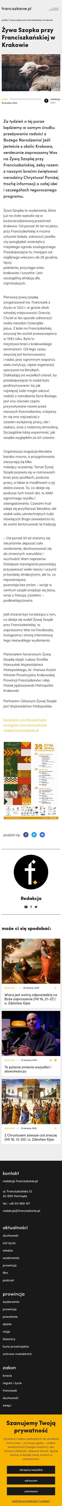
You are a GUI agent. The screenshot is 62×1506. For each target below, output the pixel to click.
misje (6, 1331)
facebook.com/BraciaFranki (24, 720)
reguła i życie (12, 1383)
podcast (8, 1280)
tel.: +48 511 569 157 (16, 1203)
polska (5, 20)
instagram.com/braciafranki (25, 725)
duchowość (9, 988)
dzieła (7, 1324)
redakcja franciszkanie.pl (20, 1181)
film (5, 1273)
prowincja (10, 1265)
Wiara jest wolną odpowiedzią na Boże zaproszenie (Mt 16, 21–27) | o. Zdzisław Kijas (30, 998)
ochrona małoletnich (17, 1354)
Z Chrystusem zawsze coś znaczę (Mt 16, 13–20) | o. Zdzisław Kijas (30, 1137)
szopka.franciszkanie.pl (21, 730)
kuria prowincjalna (16, 1346)
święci (7, 1405)
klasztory (9, 1339)
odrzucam (31, 1480)
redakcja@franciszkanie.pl (21, 1211)
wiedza (8, 1250)
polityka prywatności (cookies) (31, 1501)
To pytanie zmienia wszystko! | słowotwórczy (27, 1068)
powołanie (10, 1316)
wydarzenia (11, 1258)
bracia (7, 1375)
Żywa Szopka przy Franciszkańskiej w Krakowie (31, 20)
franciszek (10, 1390)
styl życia (9, 1243)
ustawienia (31, 1491)
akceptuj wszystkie (31, 1470)
